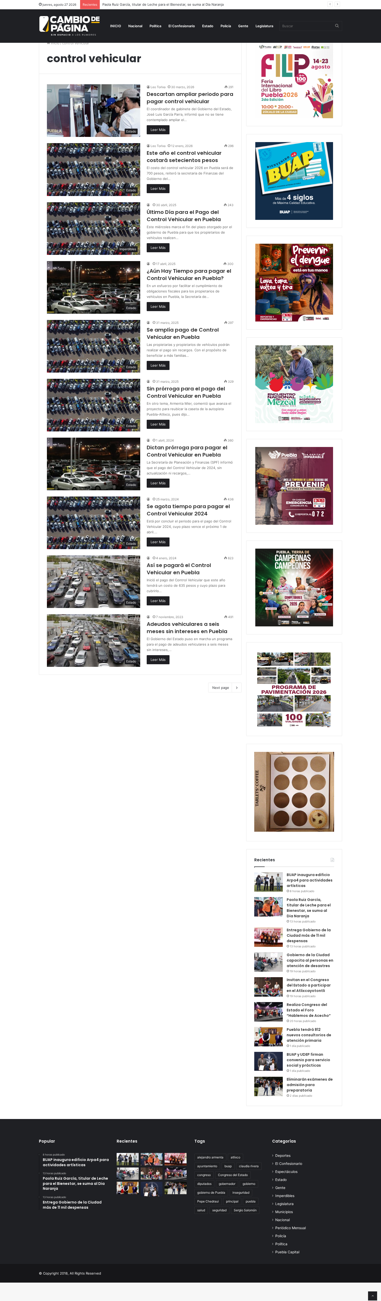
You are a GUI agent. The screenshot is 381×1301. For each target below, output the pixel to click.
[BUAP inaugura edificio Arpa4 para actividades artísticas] (268, 882)
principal (232, 1201)
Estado (207, 26)
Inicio (54, 43)
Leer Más (158, 130)
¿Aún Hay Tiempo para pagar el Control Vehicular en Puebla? (189, 274)
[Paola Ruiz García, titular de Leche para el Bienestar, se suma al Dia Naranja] (268, 907)
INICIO (115, 26)
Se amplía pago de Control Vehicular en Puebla (183, 333)
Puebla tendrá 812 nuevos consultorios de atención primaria (309, 1035)
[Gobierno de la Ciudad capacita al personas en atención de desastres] (268, 962)
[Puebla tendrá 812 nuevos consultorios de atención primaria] (268, 1036)
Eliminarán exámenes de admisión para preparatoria (310, 1085)
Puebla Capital (287, 1252)
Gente (243, 26)
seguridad (219, 1210)
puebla (251, 1201)
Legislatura (264, 26)
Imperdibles (284, 1196)
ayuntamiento (207, 1166)
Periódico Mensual (290, 1228)
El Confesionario (181, 26)
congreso (204, 1175)
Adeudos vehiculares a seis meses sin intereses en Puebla (187, 627)
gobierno (249, 1184)
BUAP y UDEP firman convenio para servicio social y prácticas (308, 1060)
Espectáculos (286, 1172)
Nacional (135, 26)
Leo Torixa (158, 87)
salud (201, 1210)
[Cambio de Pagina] (69, 26)
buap (228, 1166)
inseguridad (240, 1192)
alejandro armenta (210, 1157)
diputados (204, 1184)
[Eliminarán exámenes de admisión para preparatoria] (268, 1086)
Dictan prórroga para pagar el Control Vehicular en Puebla (187, 451)
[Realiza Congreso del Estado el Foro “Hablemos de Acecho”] (268, 1012)
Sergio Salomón (245, 1210)
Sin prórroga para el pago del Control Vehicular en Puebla (186, 392)
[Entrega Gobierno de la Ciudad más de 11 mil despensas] (268, 937)
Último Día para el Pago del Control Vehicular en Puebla (184, 215)
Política (155, 26)
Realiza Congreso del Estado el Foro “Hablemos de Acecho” (309, 1010)
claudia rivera (249, 1166)
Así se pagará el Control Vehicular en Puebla (179, 569)
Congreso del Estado (233, 1175)
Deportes (283, 1155)
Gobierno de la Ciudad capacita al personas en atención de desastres (310, 960)
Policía (226, 26)
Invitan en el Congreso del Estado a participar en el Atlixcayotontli (309, 985)
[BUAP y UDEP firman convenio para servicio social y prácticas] (268, 1061)
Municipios (284, 1212)
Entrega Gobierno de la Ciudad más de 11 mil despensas (309, 935)
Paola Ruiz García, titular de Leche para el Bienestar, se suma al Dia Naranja (309, 908)
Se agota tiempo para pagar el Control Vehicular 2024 (188, 510)
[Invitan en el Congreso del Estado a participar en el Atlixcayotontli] (268, 987)
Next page (220, 688)
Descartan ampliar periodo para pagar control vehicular (190, 97)
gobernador (227, 1184)
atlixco (235, 1157)
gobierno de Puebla (211, 1192)
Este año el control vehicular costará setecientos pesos (184, 156)
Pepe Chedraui (208, 1201)
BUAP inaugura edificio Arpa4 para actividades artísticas (310, 880)
